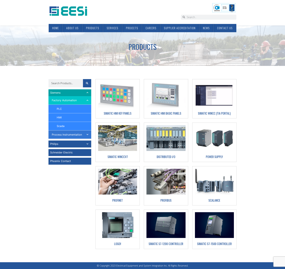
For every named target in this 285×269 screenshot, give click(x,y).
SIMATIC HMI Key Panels (117, 113)
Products (92, 28)
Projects (132, 28)
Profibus (166, 200)
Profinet (117, 200)
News (206, 28)
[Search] (87, 83)
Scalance (214, 200)
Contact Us (225, 28)
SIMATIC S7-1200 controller (166, 244)
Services (112, 28)
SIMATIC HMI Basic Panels (166, 113)
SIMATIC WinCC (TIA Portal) (214, 113)
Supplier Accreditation (180, 28)
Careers (151, 28)
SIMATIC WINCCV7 (118, 157)
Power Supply (214, 157)
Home (55, 28)
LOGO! (117, 244)
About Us (72, 28)
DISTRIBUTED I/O (166, 157)
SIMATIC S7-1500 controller (214, 244)
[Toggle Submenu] (85, 92)
